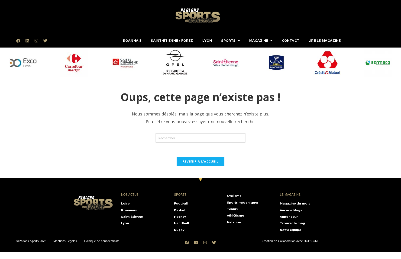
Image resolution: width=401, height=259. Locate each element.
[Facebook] (18, 41)
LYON (207, 40)
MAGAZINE (258, 40)
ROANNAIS (132, 40)
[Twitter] (45, 41)
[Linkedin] (27, 41)
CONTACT (290, 40)
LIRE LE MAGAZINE (324, 40)
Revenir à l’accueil (201, 161)
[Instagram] (36, 41)
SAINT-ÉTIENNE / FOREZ (172, 40)
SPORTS (228, 40)
